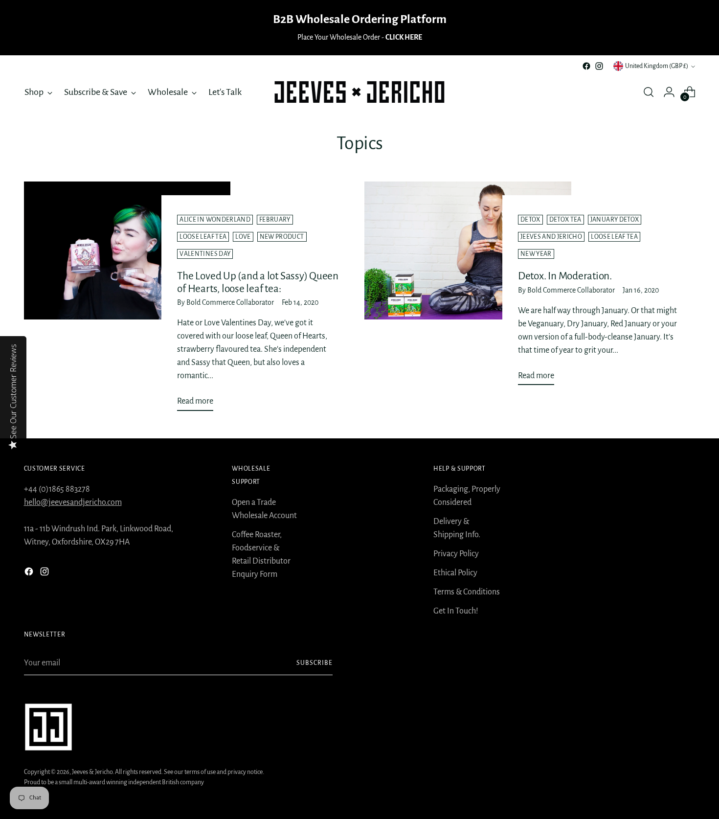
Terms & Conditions (466, 592)
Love (242, 236)
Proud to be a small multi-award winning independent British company (114, 782)
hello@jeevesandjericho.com (73, 502)
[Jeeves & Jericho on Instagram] (599, 66)
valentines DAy (205, 253)
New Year (536, 253)
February (275, 219)
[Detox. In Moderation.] (467, 287)
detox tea (565, 219)
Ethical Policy (455, 573)
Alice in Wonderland (215, 219)
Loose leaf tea (203, 236)
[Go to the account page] (669, 92)
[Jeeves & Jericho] (359, 92)
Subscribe (314, 663)
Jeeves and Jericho (551, 236)
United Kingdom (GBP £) (656, 66)
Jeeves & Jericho (92, 772)
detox (530, 219)
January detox (614, 219)
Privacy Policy (456, 553)
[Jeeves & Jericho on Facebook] (586, 66)
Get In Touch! (455, 611)
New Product (282, 236)
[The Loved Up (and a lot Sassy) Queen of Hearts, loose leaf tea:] (127, 300)
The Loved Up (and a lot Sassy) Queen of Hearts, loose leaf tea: (257, 282)
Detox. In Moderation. (565, 276)
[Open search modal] (648, 92)
